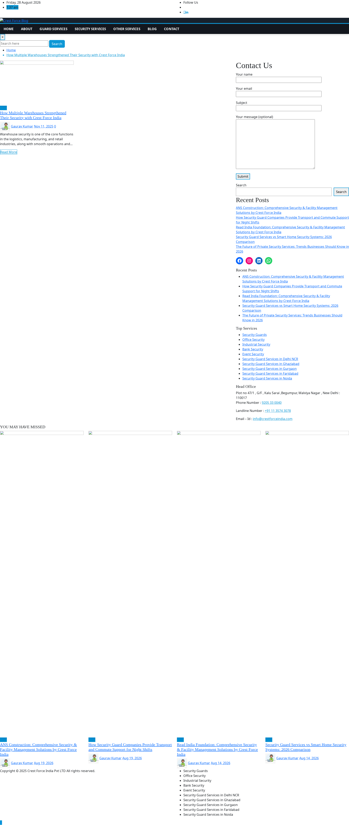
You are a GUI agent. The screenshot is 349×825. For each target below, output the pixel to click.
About (27, 29)
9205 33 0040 (272, 402)
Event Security (253, 354)
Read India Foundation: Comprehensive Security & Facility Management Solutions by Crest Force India (217, 749)
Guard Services (53, 29)
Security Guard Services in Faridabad (270, 373)
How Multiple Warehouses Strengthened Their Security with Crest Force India (65, 55)
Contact (171, 29)
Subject (241, 102)
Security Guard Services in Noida (267, 378)
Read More (8, 152)
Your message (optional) (254, 117)
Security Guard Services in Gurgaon (269, 368)
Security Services (90, 29)
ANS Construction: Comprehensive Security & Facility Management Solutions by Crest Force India (38, 749)
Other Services (126, 29)
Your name (244, 74)
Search (57, 44)
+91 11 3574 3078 (278, 410)
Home (9, 29)
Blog (152, 29)
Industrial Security (256, 344)
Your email (244, 88)
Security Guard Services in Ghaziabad (270, 364)
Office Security (253, 339)
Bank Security (252, 349)
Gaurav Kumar (22, 126)
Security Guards (254, 334)
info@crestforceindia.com (272, 419)
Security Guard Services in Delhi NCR (270, 359)
